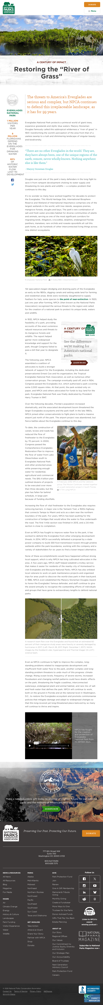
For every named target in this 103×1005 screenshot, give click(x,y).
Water (5, 930)
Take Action (32, 926)
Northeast (32, 888)
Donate (92, 4)
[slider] (61, 619)
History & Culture (11, 914)
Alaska (30, 877)
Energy (6, 910)
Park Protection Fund (62, 877)
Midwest (31, 884)
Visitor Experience (11, 926)
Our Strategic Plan (60, 953)
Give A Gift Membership (63, 888)
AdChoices (48, 991)
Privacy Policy (35, 991)
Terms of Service (20, 991)
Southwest (32, 908)
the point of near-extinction (74, 299)
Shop (29, 941)
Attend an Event (35, 930)
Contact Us (7, 991)
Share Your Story (35, 934)
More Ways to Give (61, 906)
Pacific (30, 900)
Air (4, 903)
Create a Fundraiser (61, 902)
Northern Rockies (35, 892)
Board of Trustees (60, 961)
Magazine (7, 888)
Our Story (57, 932)
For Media (7, 892)
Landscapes (8, 918)
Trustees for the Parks (62, 910)
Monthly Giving (59, 899)
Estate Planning (59, 922)
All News (7, 877)
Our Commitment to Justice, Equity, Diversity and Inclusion (63, 946)
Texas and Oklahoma (37, 915)
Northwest (32, 896)
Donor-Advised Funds (62, 914)
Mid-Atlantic (33, 880)
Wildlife (6, 934)
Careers (55, 975)
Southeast (32, 904)
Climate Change (10, 906)
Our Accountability (61, 957)
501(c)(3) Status (9, 994)
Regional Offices (59, 936)
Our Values (57, 940)
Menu (93, 11)
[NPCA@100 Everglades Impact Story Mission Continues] (77, 479)
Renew (55, 884)
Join (54, 880)
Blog (5, 884)
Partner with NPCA (36, 938)
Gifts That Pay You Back (63, 918)
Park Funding (9, 922)
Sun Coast (32, 912)
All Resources (9, 880)
